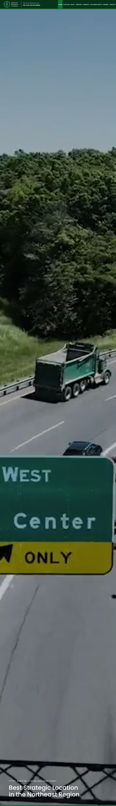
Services (79, 4)
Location (66, 4)
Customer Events (96, 4)
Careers (105, 4)
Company (86, 4)
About (73, 4)
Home (60, 4)
